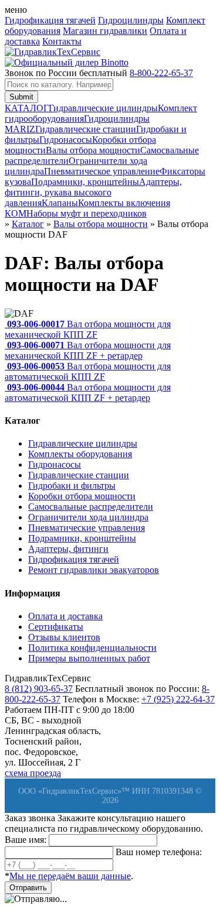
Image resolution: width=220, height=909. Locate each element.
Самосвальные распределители (90, 507)
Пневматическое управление (102, 171)
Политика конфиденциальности (92, 648)
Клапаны (60, 203)
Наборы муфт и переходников (86, 213)
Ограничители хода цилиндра (88, 517)
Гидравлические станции (85, 129)
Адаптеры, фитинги (68, 549)
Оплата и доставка (65, 616)
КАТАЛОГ (27, 108)
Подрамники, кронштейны (85, 182)
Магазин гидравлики (105, 31)
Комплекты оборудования (80, 454)
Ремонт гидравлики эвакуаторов (93, 570)
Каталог (28, 224)
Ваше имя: (25, 840)
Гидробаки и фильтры (72, 485)
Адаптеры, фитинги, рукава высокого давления (93, 192)
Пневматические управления (86, 528)
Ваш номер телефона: (159, 852)
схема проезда (33, 773)
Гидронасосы (65, 140)
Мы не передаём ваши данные (70, 876)
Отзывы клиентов (64, 637)
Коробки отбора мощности (82, 496)
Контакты (62, 41)
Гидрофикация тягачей (50, 20)
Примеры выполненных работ (89, 658)
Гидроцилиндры (131, 20)
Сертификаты (55, 627)
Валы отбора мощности (93, 150)
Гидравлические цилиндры (103, 108)
